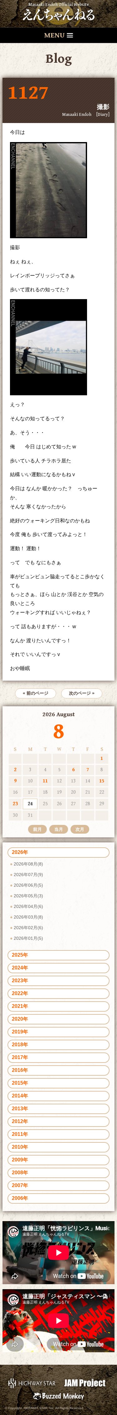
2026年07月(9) (28, 874)
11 (45, 781)
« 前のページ (35, 693)
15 (101, 781)
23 (15, 804)
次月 (80, 829)
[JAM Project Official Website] (85, 1382)
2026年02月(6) (28, 927)
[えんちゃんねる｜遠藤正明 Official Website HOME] (58, 13)
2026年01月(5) (28, 938)
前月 (37, 829)
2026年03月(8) (28, 917)
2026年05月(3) (28, 895)
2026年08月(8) (28, 863)
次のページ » (82, 693)
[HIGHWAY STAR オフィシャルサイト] (32, 1382)
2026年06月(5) (28, 885)
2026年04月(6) (28, 906)
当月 (58, 829)
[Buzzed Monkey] (58, 1395)
